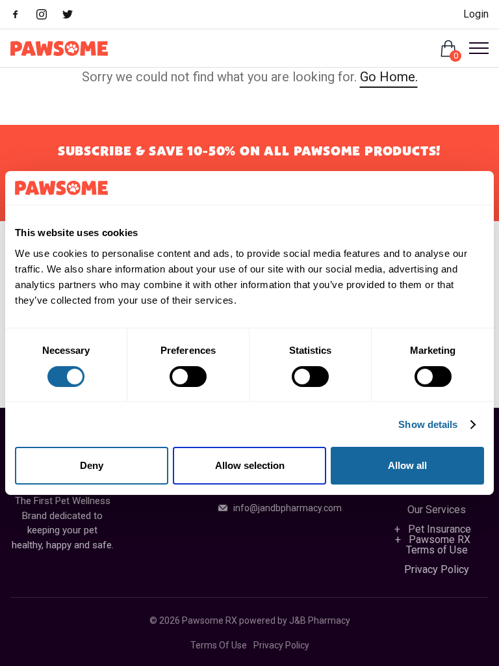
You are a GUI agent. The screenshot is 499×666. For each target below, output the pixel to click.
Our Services (436, 509)
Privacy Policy (436, 569)
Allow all (407, 465)
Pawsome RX (439, 539)
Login (476, 14)
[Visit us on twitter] (74, 16)
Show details (427, 424)
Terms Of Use (218, 645)
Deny (91, 465)
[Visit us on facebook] (22, 16)
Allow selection (250, 465)
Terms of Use (437, 550)
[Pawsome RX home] (59, 48)
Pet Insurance (439, 529)
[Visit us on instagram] (48, 16)
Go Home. (389, 77)
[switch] (188, 376)
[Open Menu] (474, 48)
